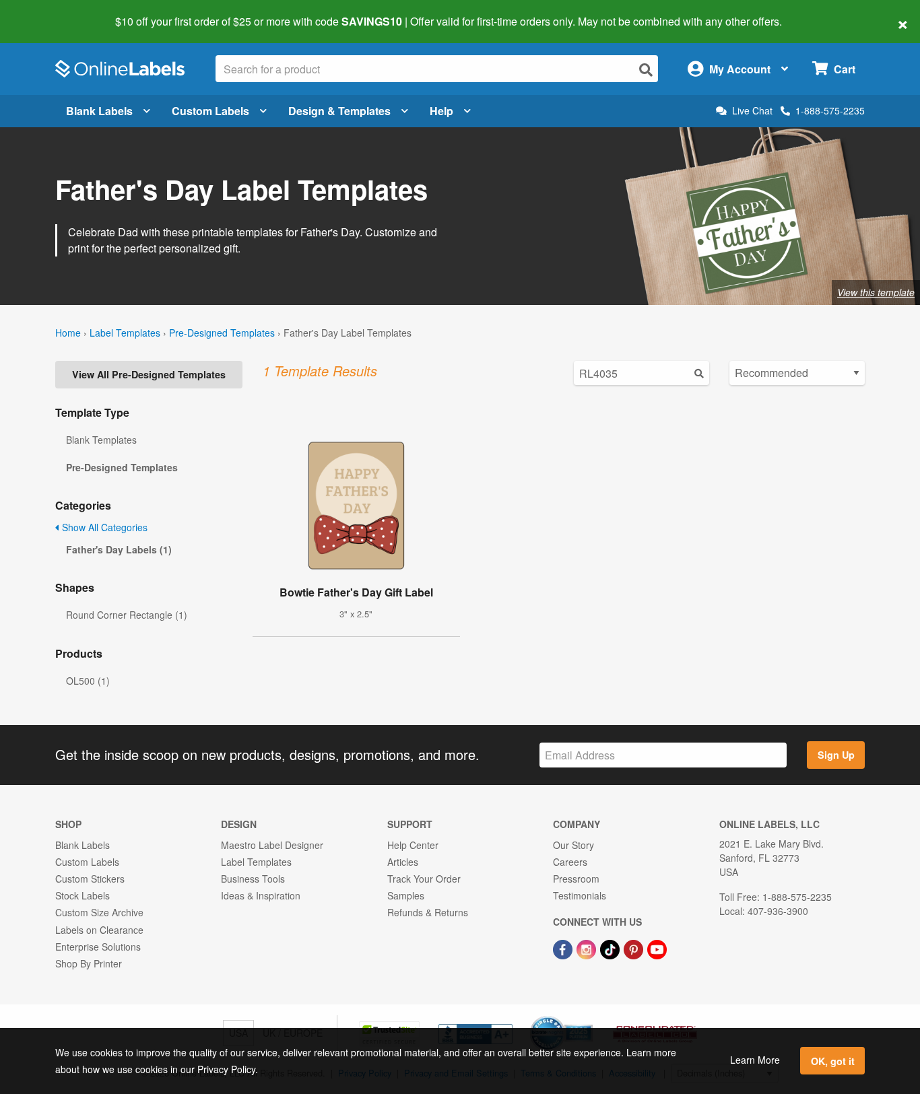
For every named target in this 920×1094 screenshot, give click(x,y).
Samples (405, 895)
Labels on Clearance (99, 929)
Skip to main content (48, 12)
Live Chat (752, 111)
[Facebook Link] (564, 948)
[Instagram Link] (588, 948)
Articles (402, 861)
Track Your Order (424, 878)
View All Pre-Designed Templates (149, 374)
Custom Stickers (90, 878)
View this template (876, 292)
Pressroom (576, 878)
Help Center (412, 845)
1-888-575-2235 (830, 110)
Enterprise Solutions (98, 946)
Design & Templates (339, 110)
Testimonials (579, 895)
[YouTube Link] (657, 948)
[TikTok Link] (611, 948)
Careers (570, 861)
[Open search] (646, 69)
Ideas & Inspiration (260, 895)
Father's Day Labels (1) (119, 549)
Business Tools (253, 878)
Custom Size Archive (99, 912)
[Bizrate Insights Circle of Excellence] (588, 1017)
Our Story (573, 845)
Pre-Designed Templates (222, 332)
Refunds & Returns (427, 912)
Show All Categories (103, 527)
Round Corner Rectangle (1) (126, 614)
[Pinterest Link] (635, 948)
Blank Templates (101, 439)
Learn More (755, 1059)
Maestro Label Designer (272, 845)
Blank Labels (99, 110)
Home (68, 332)
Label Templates (125, 332)
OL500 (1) (88, 680)
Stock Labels (82, 895)
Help (441, 110)
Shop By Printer (88, 963)
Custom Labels (210, 110)
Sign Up (836, 754)
